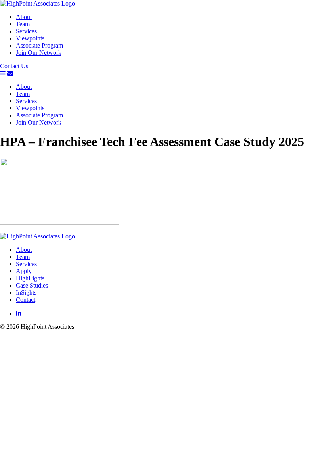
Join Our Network (38, 52)
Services (26, 31)
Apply (24, 271)
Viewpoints (30, 38)
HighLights (30, 278)
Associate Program (39, 45)
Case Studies (32, 285)
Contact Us (14, 66)
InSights (26, 292)
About (24, 16)
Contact (25, 299)
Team (23, 24)
